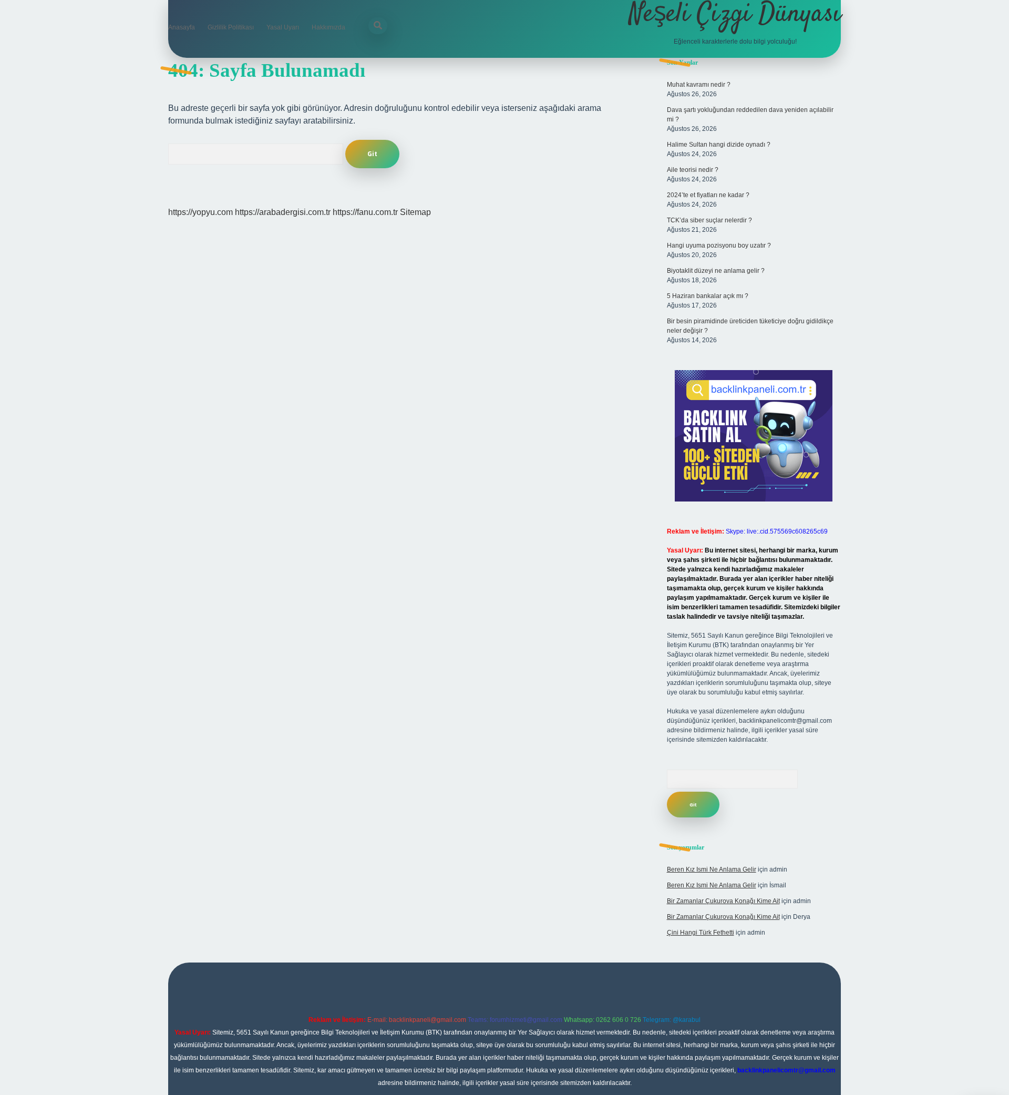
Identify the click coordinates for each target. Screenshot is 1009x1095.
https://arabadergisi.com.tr (283, 212)
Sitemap (415, 212)
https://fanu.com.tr (365, 212)
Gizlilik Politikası (231, 27)
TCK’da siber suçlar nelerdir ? (709, 220)
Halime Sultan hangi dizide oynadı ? (718, 144)
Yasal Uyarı (282, 27)
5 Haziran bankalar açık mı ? (707, 296)
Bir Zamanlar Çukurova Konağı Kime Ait (723, 901)
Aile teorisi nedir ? (692, 169)
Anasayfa (181, 27)
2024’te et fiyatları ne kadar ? (708, 195)
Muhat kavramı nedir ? (698, 84)
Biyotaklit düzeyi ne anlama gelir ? (716, 270)
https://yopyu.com (200, 212)
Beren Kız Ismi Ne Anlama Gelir (711, 869)
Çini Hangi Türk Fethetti (700, 932)
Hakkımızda (328, 27)
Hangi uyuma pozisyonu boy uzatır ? (719, 245)
